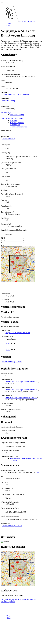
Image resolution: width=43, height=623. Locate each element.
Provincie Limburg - (15, 94)
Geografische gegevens (18, 127)
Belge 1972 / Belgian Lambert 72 (18, 333)
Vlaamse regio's (6, 113)
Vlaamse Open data (17, 123)
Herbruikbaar (15, 125)
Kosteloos (13, 121)
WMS (8, 343)
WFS (8, 350)
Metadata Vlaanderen (27, 21)
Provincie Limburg (17, 115)
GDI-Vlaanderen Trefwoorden (12, 119)
